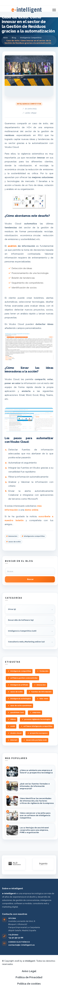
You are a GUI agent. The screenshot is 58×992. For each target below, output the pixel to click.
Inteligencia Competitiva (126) (22, 631)
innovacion (12, 536)
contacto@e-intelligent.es (21, 945)
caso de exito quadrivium (21, 705)
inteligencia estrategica (20, 699)
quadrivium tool (17, 712)
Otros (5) (12, 609)
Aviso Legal (29, 971)
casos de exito (14, 542)
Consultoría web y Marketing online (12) (26, 642)
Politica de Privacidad (29, 977)
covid (12, 726)
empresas (36, 712)
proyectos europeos (39, 733)
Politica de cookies (29, 983)
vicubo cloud (15, 733)
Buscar (30, 579)
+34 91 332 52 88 (15, 937)
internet (13, 740)
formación (44, 671)
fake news (43, 699)
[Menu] (54, 10)
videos (13, 719)
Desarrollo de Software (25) (21, 620)
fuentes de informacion (41, 692)
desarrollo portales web (36, 740)
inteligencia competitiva (34, 536)
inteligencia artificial (19, 685)
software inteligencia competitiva (37, 726)
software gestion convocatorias (23, 678)
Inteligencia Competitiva (29, 104)
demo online (31, 510)
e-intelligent (29, 961)
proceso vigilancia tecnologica (37, 719)
